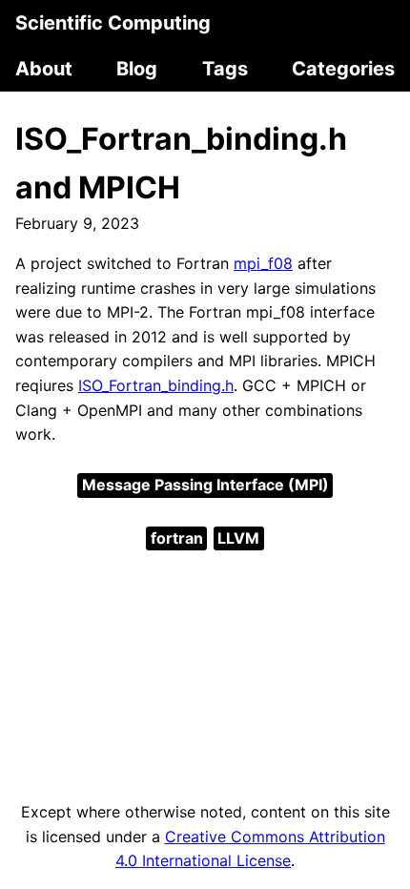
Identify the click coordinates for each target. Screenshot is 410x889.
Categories (343, 68)
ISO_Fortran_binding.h (156, 385)
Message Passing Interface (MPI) (205, 484)
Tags (225, 68)
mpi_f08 (263, 263)
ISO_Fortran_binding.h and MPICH (181, 163)
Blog (136, 68)
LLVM (238, 538)
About (43, 68)
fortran (177, 538)
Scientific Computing (113, 22)
